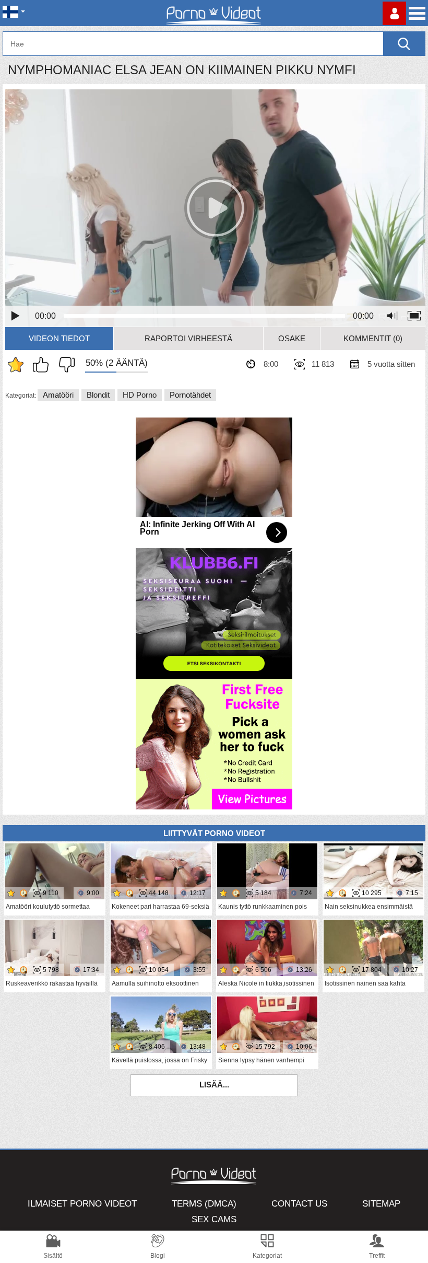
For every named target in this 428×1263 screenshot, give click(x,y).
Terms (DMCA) (204, 1204)
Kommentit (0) (372, 338)
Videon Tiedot (59, 338)
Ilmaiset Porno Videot (82, 1204)
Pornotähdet (190, 394)
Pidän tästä (43, 365)
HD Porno (140, 394)
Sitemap (381, 1204)
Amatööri (58, 394)
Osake (291, 338)
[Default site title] (214, 13)
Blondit (98, 394)
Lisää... (214, 1084)
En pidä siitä (64, 365)
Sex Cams (214, 1219)
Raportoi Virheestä (188, 338)
